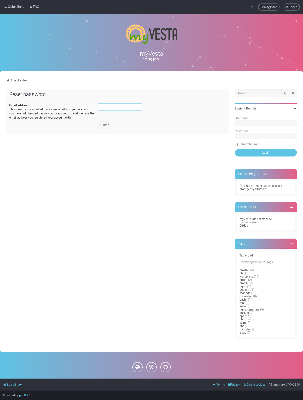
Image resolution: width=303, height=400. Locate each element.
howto (244, 270)
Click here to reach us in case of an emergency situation (262, 187)
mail (242, 303)
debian (244, 289)
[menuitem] (34, 7)
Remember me (248, 144)
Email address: (19, 105)
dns (242, 326)
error (243, 279)
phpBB (23, 395)
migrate (245, 329)
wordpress (246, 276)
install (243, 306)
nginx (243, 286)
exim (243, 322)
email (243, 283)
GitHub (244, 225)
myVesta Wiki (248, 222)
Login (239, 108)
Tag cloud (246, 255)
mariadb (245, 293)
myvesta (245, 296)
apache (244, 316)
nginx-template (250, 309)
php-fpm (245, 319)
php (242, 273)
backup (244, 312)
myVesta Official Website (256, 219)
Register (252, 108)
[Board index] (151, 34)
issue (243, 332)
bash (243, 299)
